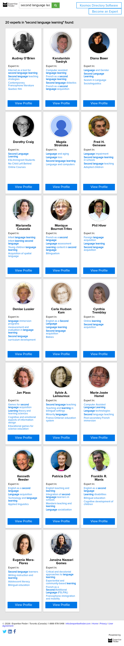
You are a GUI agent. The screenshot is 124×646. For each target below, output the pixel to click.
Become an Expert (105, 11)
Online (92, 321)
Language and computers (60, 164)
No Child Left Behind (19, 163)
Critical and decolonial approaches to (59, 574)
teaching (99, 163)
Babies (50, 337)
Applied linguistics (18, 504)
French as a (57, 78)
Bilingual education (94, 498)
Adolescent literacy (19, 581)
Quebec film (15, 89)
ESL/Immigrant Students (21, 160)
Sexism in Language (95, 80)
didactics (61, 82)
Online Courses (17, 167)
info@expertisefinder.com (78, 624)
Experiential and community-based (61, 582)
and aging (57, 153)
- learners (23, 571)
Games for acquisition (19, 406)
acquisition (94, 248)
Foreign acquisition (94, 239)
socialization (59, 509)
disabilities (95, 494)
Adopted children (93, 167)
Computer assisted (56, 71)
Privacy (103, 624)
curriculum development (22, 339)
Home (95, 624)
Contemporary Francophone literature (21, 84)
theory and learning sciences (19, 412)
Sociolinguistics (92, 83)
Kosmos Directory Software (99, 5)
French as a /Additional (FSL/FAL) (57, 590)
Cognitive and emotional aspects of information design (22, 420)
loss (54, 157)
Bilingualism (53, 253)
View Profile (23, 103)
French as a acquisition (57, 87)
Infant (21, 237)
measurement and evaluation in (21, 330)
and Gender (96, 70)
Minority (56, 414)
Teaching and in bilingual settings (59, 409)
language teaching (99, 414)
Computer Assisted (95, 406)
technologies (97, 410)
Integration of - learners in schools (58, 497)
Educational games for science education (20, 427)
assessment (58, 243)
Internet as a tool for (23, 71)
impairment (96, 153)
